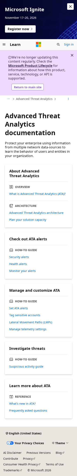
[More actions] (68, 99)
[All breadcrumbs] (8, 99)
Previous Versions (38, 453)
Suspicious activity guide (26, 366)
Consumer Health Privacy (20, 464)
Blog (59, 453)
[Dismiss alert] (70, 6)
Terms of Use (55, 464)
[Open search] (58, 44)
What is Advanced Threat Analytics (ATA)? (37, 194)
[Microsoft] (38, 44)
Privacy (28, 459)
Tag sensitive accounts (24, 315)
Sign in (69, 44)
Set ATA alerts (18, 308)
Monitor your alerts (22, 271)
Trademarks (11, 470)
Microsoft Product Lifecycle (30, 65)
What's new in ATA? (22, 403)
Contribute (10, 459)
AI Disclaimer (12, 453)
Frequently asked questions (28, 410)
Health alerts (18, 264)
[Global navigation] (4, 44)
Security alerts (19, 257)
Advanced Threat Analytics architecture (36, 213)
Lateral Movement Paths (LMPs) (30, 322)
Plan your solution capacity (27, 220)
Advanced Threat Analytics (34, 99)
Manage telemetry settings (27, 329)
